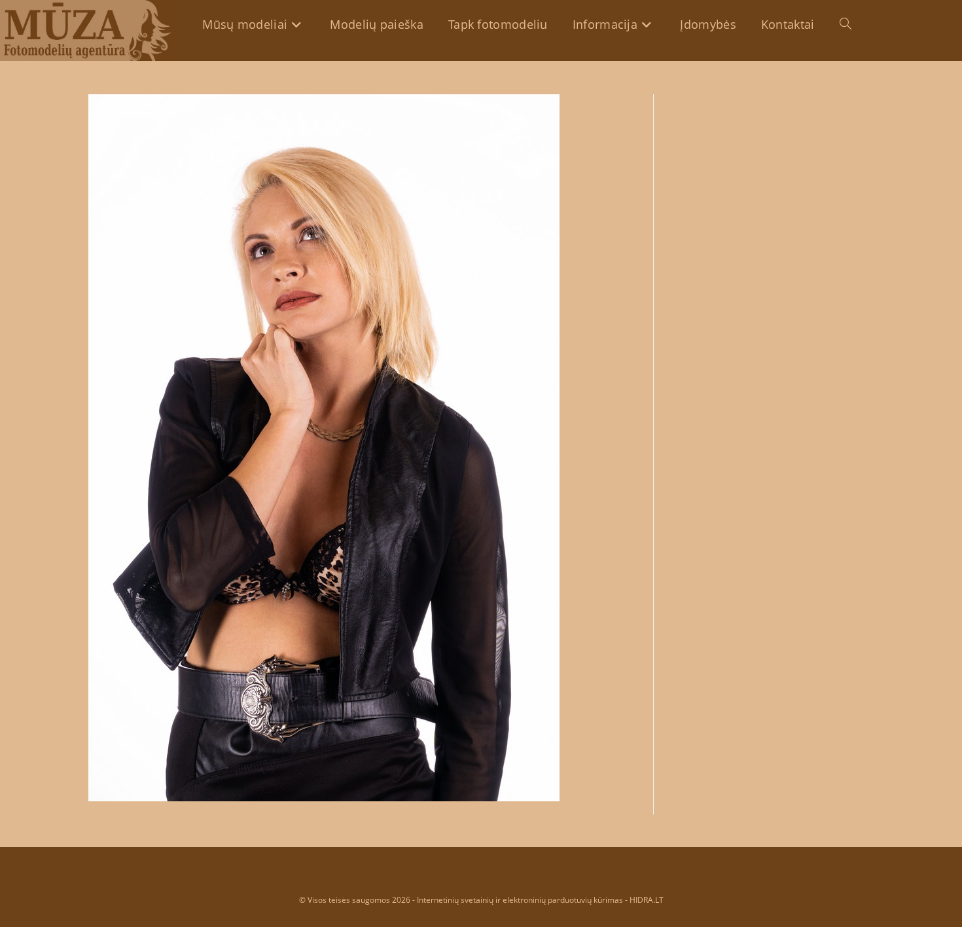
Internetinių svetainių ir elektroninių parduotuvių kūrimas (520, 899)
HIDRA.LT (647, 899)
